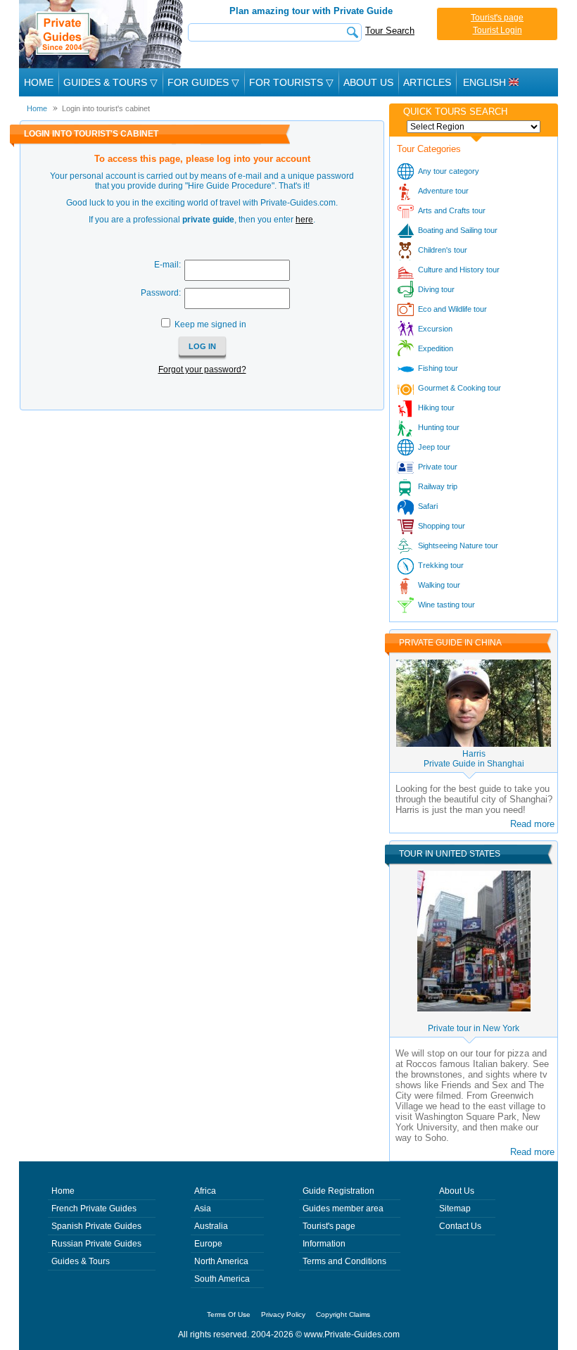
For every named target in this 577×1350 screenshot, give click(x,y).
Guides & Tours (80, 1261)
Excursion (435, 328)
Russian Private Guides (96, 1244)
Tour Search (389, 30)
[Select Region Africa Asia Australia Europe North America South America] (473, 126)
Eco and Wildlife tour (452, 309)
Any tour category (448, 171)
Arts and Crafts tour (452, 210)
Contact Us (460, 1226)
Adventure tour (443, 191)
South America (222, 1279)
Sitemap (455, 1208)
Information (324, 1244)
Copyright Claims (343, 1314)
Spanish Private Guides (96, 1226)
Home (38, 82)
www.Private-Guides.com (352, 1334)
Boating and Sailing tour (457, 230)
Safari (428, 506)
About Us (368, 82)
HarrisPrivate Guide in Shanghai (474, 759)
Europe (208, 1244)
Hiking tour (436, 407)
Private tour (437, 466)
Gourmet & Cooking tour (459, 388)
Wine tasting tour (446, 604)
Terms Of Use (229, 1314)
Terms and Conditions (344, 1261)
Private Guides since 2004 (102, 34)
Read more (532, 824)
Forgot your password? (202, 369)
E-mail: (167, 265)
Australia (211, 1226)
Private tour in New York (473, 1028)
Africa (205, 1191)
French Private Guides (94, 1208)
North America (221, 1261)
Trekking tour (441, 565)
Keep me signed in (210, 324)
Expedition (435, 348)
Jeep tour (434, 447)
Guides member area (343, 1208)
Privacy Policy (283, 1314)
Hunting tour (438, 427)
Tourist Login (497, 30)
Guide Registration (338, 1191)
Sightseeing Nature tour (458, 545)
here (304, 220)
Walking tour (439, 585)
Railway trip (437, 486)
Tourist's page (497, 18)
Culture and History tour (459, 269)
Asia (202, 1208)
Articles (427, 82)
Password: (161, 293)
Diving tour (436, 289)
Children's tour (442, 250)
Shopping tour (441, 526)
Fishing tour (438, 368)
